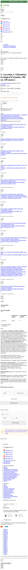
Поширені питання (8, 495)
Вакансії (5, 468)
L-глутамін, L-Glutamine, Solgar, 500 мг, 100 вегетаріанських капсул (11, 212)
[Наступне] (2, 63)
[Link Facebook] (4, 520)
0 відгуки (3, 84)
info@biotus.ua (6, 461)
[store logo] (5, 6)
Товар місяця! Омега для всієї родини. (10, 116)
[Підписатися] (4, 506)
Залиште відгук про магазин (10, 496)
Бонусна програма (7, 491)
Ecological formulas (6, 83)
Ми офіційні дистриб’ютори (10, 469)
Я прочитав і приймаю (6, 563)
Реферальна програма (8, 492)
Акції (4, 484)
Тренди (5, 481)
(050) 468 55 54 (6, 30)
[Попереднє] (2, 61)
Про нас (5, 466)
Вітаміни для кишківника (9, 47)
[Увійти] (1, 34)
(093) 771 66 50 (6, 26)
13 (1, 129)
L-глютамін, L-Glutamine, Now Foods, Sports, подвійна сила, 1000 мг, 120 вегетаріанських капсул (14, 197)
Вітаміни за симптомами (9, 45)
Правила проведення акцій (10, 475)
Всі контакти (6, 463)
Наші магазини (7, 497)
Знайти (2, 15)
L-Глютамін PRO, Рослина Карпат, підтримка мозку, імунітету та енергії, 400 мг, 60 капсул (13, 241)
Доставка (5, 487)
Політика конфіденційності (10, 477)
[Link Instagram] (6, 520)
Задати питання (14, 403)
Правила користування (9, 478)
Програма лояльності (8, 490)
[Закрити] (2, 560)
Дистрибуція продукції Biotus (10, 470)
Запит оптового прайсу (9, 472)
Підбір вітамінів (7, 479)
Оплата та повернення (8, 488)
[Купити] (2, 135)
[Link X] (10, 520)
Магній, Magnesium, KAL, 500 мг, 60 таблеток (12, 140)
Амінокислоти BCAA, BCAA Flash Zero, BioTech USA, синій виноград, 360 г (13, 226)
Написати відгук (15, 422)
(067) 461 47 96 (6, 32)
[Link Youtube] (9, 520)
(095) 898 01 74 (6, 21)
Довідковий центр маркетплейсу (11, 474)
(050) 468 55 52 (6, 28)
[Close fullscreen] (2, 68)
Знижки (5, 486)
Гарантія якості (7, 493)
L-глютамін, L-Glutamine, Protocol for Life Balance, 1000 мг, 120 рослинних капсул (13, 183)
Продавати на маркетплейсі (10, 473)
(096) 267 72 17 (6, 24)
